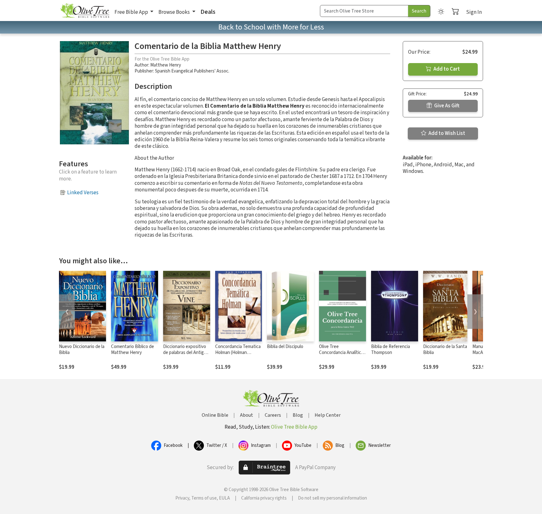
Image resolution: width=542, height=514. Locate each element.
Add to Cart (446, 69)
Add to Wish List (446, 133)
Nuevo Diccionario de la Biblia (81, 349)
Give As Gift (446, 106)
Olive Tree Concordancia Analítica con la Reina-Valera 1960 (342, 352)
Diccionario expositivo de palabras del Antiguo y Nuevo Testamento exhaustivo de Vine (186, 355)
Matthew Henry (165, 65)
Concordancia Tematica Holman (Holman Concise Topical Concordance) (238, 355)
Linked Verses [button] (82, 192)
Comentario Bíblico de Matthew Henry (132, 349)
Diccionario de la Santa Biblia (445, 349)
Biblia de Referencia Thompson (390, 349)
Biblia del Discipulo (285, 346)
